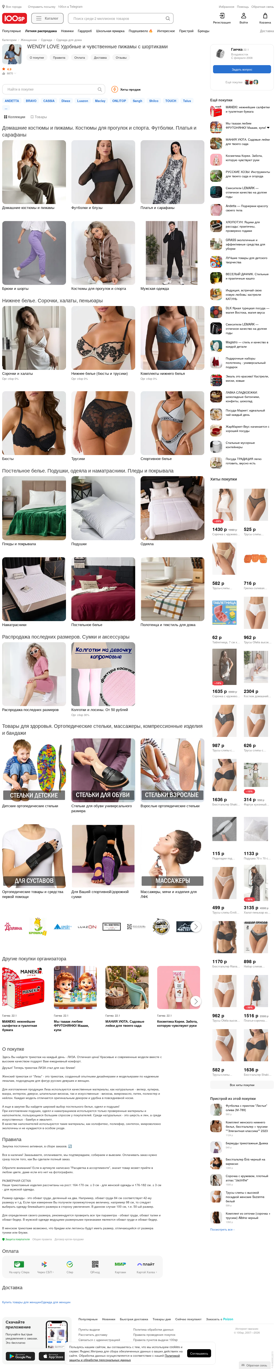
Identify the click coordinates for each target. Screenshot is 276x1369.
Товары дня (162, 1319)
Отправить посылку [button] (41, 6)
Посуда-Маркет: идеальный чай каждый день (245, 412)
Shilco (153, 101)
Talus (187, 101)
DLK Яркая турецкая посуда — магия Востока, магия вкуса (247, 310)
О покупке (37, 57)
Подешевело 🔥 (141, 31)
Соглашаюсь (199, 1353)
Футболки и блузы (86, 207)
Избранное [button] (226, 6)
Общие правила (42, 1239)
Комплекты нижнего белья (163, 373)
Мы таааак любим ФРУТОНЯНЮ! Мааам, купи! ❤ (248, 125)
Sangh (137, 101)
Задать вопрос (242, 69)
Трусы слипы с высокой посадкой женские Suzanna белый (245, 1196)
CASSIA (49, 101)
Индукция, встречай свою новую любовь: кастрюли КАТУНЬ (244, 294)
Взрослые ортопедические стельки (170, 805)
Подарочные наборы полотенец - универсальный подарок (246, 362)
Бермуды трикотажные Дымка (247, 1143)
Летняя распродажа (41, 31)
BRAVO (31, 101)
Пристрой (186, 31)
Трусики (78, 458)
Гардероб (85, 31)
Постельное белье (86, 624)
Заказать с (219, 1319)
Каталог (51, 18)
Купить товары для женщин (21, 1302)
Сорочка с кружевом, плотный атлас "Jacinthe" (247, 1178)
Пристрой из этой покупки (233, 1098)
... (6, 108)
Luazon (82, 101)
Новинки (67, 31)
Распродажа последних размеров (30, 709)
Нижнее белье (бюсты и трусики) (99, 373)
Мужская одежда (155, 288)
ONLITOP (119, 101)
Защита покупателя (17, 1239)
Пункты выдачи (89, 1329)
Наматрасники (14, 624)
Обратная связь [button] (262, 6)
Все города (14, 6)
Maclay (100, 101)
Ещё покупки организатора (242, 82)
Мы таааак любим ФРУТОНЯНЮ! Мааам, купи (71, 1025)
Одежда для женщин (56, 1302)
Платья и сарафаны (157, 207)
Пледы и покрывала (19, 543)
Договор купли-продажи (69, 1239)
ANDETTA (12, 101)
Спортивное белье (156, 458)
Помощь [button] (243, 6)
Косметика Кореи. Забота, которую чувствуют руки (177, 1023)
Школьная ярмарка (110, 31)
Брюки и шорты (15, 288)
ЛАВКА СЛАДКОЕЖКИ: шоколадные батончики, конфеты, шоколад (243, 396)
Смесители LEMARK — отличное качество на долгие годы (246, 192)
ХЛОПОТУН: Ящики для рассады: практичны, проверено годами (243, 226)
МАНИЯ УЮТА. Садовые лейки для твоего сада (124, 1023)
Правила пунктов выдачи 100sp (155, 1340)
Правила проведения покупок (154, 1334)
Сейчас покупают (188, 1319)
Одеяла (147, 543)
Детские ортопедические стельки (30, 805)
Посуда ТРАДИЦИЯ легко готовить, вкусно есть (244, 461)
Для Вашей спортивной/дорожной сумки (100, 894)
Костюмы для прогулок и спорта (98, 288)
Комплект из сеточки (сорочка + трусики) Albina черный (248, 1215)
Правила (59, 57)
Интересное (166, 31)
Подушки (79, 543)
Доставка (267, 31)
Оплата (79, 57)
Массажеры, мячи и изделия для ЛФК (169, 894)
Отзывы (121, 57)
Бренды (203, 31)
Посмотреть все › (222, 1229)
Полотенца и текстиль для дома (168, 624)
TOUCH (170, 101)
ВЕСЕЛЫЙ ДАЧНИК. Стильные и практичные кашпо (247, 276)
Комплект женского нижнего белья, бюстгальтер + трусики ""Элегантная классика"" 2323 (247, 1126)
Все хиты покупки (242, 1085)
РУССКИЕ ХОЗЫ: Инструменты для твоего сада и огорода (248, 174)
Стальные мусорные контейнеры (240, 444)
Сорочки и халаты (17, 373)
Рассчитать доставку (92, 1334)
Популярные (11, 31)
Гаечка (240, 49)
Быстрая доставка (134, 1319)
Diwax (65, 101)
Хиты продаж (130, 89)
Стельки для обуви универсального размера (101, 808)
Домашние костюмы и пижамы (28, 207)
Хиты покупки (223, 479)
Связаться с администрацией (99, 1340)
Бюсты (8, 458)
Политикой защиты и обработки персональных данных (124, 1357)
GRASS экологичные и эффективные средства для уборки (245, 244)
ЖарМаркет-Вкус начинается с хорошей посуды (247, 428)
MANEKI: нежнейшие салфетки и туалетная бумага (19, 1025)
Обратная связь (256, 1365)
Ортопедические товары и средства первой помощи (32, 894)
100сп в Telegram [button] (70, 6)
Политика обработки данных (153, 1329)
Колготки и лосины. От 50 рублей (99, 709)
